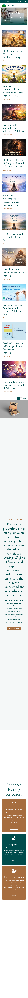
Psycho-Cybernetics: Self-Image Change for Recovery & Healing (13, 348)
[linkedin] (25, 1)
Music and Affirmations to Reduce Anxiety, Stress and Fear (11, 200)
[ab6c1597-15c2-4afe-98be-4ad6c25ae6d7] (14, 284)
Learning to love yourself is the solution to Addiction (14, 128)
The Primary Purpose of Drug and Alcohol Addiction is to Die (13, 163)
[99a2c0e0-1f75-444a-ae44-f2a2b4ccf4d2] (14, 214)
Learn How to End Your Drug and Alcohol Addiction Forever (12, 309)
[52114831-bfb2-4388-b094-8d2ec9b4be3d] (14, 30)
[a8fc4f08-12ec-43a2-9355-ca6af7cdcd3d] (14, 66)
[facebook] (18, 1)
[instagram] (20, 1)
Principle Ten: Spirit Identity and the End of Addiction (13, 385)
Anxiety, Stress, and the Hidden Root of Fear (13, 237)
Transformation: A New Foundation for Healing (13, 272)
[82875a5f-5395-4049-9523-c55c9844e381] (14, 361)
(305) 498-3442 (8, 1)
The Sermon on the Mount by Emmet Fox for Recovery (12, 54)
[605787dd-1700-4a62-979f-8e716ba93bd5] (14, 323)
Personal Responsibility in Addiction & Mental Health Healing (13, 91)
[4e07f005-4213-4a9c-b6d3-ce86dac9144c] (14, 249)
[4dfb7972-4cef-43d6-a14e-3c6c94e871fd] (14, 104)
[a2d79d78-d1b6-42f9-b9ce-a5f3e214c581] (14, 140)
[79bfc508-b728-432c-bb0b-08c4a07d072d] (14, 175)
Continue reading (8, 61)
